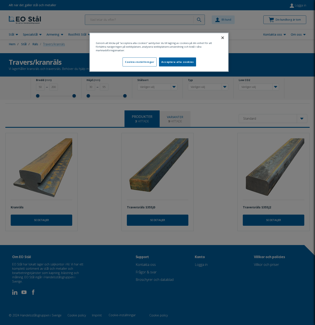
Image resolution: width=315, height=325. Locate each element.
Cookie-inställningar (139, 61)
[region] (159, 52)
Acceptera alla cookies (177, 61)
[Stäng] (222, 37)
